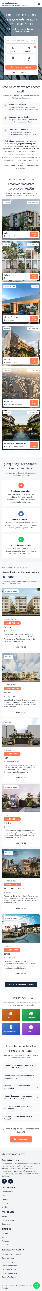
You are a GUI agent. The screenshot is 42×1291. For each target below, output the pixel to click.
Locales (5, 1207)
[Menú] (39, 3)
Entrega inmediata (8, 1220)
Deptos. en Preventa (9, 1266)
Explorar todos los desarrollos (21, 984)
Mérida (4, 1237)
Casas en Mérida (8, 1258)
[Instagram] (10, 1181)
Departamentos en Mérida (11, 1254)
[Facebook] (4, 1181)
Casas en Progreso (9, 1262)
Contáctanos (22, 1139)
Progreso (5, 1241)
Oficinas (5, 1203)
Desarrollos (6, 1224)
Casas (4, 1196)
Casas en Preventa (9, 1269)
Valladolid (5, 1245)
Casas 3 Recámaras (9, 1277)
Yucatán (5, 1233)
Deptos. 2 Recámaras (9, 1273)
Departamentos (7, 1192)
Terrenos (5, 1199)
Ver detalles (21, 647)
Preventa (5, 1216)
